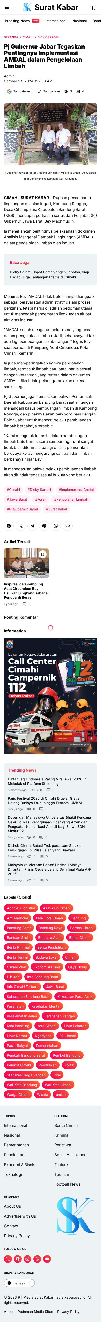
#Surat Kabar (56, 509)
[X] (20, 526)
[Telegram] (32, 526)
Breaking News (21, 21)
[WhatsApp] (56, 526)
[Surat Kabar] (28, 7)
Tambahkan (21, 91)
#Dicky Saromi (39, 489)
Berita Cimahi (66, 1125)
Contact (11, 1225)
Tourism (61, 1174)
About (9, 1311)
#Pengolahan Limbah (71, 499)
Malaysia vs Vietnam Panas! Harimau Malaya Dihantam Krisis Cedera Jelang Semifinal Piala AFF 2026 (49, 869)
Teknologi (13, 1174)
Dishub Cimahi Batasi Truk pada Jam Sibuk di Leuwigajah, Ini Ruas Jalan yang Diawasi (45, 847)
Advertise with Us (20, 1216)
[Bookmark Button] (94, 7)
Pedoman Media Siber (35, 1311)
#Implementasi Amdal (76, 489)
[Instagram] (27, 1259)
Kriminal (61, 1135)
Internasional (55, 21)
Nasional (79, 21)
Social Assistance (70, 1154)
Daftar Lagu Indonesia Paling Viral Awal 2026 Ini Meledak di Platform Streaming (47, 781)
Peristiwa (62, 1144)
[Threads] (37, 1259)
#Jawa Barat (17, 499)
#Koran (40, 499)
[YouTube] (47, 1259)
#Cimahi (13, 489)
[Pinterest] (44, 526)
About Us (12, 1206)
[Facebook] (9, 526)
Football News (67, 1184)
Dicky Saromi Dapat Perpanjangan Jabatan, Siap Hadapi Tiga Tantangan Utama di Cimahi (49, 274)
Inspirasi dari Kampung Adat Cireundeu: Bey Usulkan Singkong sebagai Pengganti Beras (26, 591)
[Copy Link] (68, 526)
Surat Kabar (56, 7)
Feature (61, 1164)
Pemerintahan (16, 1144)
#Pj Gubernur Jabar (22, 509)
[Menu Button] (7, 7)
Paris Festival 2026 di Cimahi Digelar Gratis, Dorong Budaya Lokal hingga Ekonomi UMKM (45, 800)
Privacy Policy (17, 1235)
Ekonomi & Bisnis (19, 1164)
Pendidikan (14, 1154)
